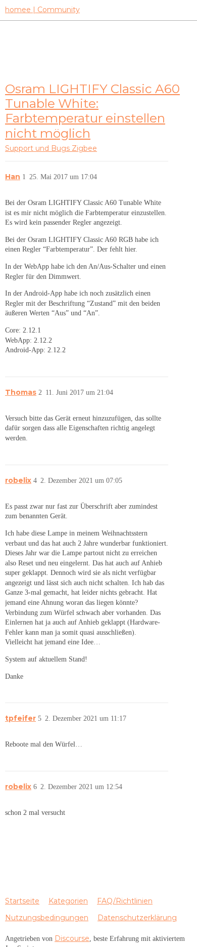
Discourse (72, 938)
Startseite (22, 900)
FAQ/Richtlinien (125, 900)
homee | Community (42, 9)
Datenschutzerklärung (137, 917)
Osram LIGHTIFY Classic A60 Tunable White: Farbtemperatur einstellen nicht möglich (92, 111)
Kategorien (68, 900)
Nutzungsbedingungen (46, 917)
